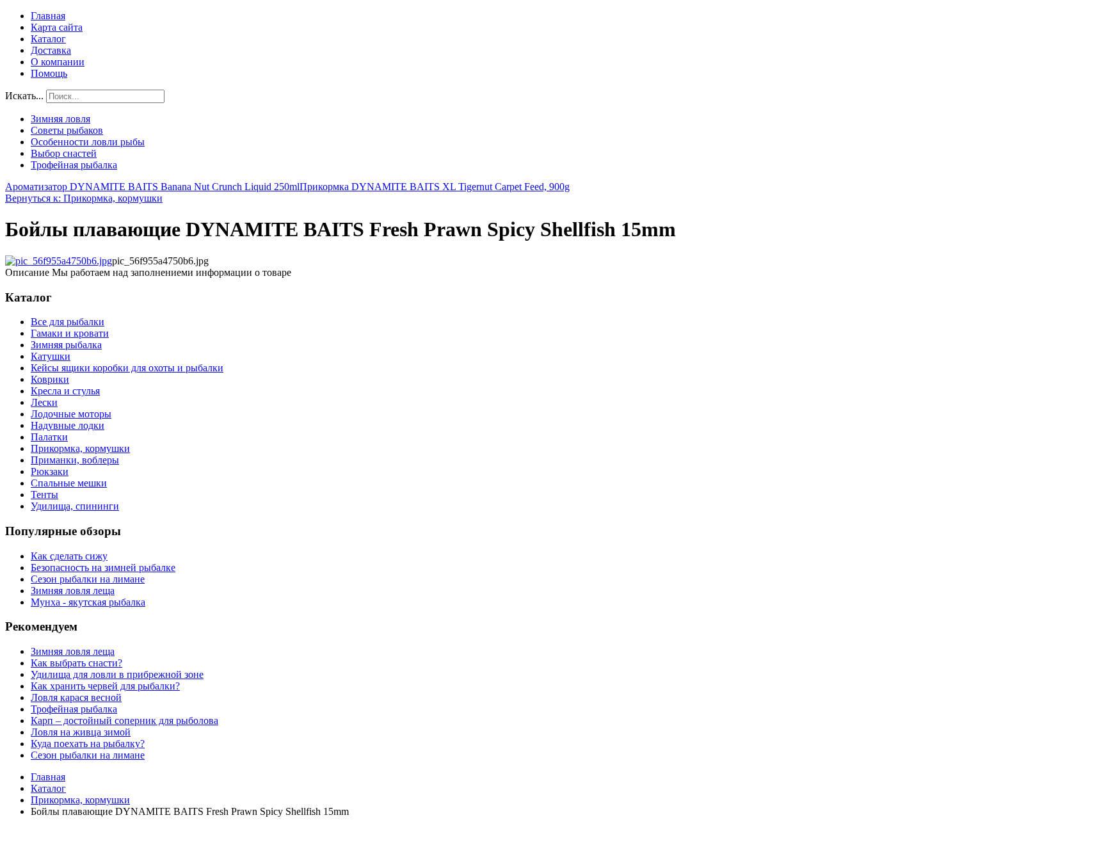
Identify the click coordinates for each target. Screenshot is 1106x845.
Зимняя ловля (60, 118)
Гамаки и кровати (70, 333)
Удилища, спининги (75, 506)
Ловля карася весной (76, 697)
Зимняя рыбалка (66, 344)
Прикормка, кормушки (80, 448)
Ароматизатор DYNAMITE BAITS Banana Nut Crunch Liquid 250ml (152, 186)
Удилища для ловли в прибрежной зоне (117, 674)
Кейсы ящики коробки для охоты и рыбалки (127, 367)
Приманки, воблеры (75, 460)
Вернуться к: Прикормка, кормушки (84, 198)
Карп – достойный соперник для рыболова (124, 720)
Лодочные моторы (71, 413)
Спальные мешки (69, 483)
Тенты (44, 494)
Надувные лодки (67, 425)
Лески (44, 402)
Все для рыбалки (67, 321)
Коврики (50, 379)
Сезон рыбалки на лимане (88, 579)
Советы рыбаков (67, 130)
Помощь (49, 73)
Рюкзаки (49, 471)
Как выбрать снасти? (76, 662)
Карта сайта (57, 27)
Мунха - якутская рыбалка (88, 602)
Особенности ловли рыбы (88, 141)
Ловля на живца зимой (81, 732)
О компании (57, 61)
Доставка (51, 50)
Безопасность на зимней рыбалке (103, 567)
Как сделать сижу (69, 556)
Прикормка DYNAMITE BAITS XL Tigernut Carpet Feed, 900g (435, 186)
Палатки (49, 436)
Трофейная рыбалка (74, 164)
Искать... (24, 95)
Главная (48, 15)
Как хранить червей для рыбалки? (105, 685)
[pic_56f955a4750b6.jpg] (58, 260)
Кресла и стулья (65, 390)
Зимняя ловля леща (73, 590)
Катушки (50, 356)
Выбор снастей (64, 153)
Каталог (48, 38)
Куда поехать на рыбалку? (88, 743)
